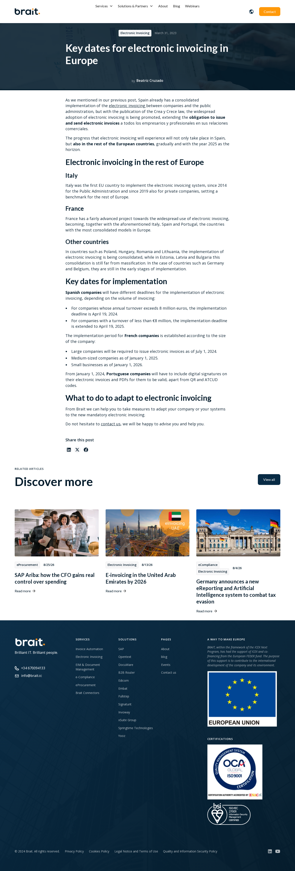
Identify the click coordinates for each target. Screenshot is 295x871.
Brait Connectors (87, 693)
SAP (121, 649)
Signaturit (125, 704)
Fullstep (123, 696)
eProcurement (86, 685)
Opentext (124, 657)
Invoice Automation (89, 649)
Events (165, 665)
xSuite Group (127, 720)
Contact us (168, 672)
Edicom (123, 680)
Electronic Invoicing (89, 657)
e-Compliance (85, 677)
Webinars (192, 6)
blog (164, 657)
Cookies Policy (99, 851)
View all (269, 479)
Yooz (121, 736)
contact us (111, 423)
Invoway (124, 712)
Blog (176, 6)
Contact (270, 12)
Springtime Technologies (135, 728)
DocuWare (125, 665)
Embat (122, 688)
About (163, 6)
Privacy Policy (74, 851)
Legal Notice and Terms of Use (136, 851)
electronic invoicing (127, 105)
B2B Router (126, 672)
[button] (104, 6)
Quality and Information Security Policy (190, 851)
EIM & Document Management (88, 667)
